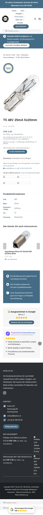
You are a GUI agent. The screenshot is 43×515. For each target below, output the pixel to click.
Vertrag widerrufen (11, 426)
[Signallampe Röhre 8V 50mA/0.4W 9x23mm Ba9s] (21, 239)
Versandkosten (18, 134)
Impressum (11, 492)
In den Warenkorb (17, 151)
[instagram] (4, 392)
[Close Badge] (34, 507)
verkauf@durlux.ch (10, 168)
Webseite (8, 489)
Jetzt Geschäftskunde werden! (30, 173)
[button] (3, 343)
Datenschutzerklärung (23, 492)
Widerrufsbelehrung (21, 495)
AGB (33, 492)
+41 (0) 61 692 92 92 (25, 168)
